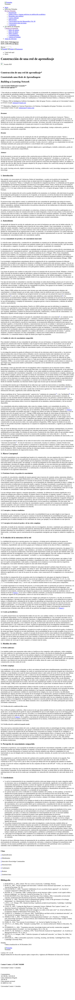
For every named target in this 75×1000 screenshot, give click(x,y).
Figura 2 (15, 592)
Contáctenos (12, 25)
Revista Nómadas (10, 11)
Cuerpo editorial (14, 18)
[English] (11, 49)
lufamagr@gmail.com (19, 103)
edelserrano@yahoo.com (26, 108)
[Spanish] (4, 49)
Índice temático (13, 33)
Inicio (6, 7)
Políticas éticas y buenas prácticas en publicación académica (27, 14)
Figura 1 (69, 410)
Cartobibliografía (14, 35)
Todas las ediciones (11, 39)
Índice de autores (14, 30)
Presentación (12, 12)
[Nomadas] (8, 2)
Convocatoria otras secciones (17, 23)
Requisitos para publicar (16, 16)
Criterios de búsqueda (11, 28)
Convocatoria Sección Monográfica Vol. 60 (22, 21)
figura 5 (17, 717)
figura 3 (61, 608)
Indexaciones (13, 19)
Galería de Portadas (15, 37)
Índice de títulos (13, 32)
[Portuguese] (18, 49)
